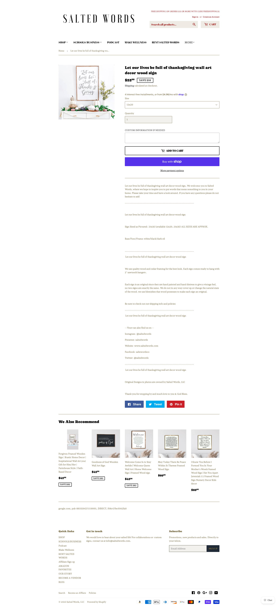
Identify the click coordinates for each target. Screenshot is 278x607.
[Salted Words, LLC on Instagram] (210, 593)
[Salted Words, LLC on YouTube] (216, 593)
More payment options (172, 170)
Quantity (129, 113)
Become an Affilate (77, 593)
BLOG (62, 582)
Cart (212, 24)
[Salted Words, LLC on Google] (205, 593)
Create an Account (211, 17)
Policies (92, 593)
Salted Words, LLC (75, 602)
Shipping (129, 85)
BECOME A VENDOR (70, 578)
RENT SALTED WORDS (165, 42)
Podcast (113, 42)
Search (62, 593)
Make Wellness (136, 42)
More (189, 42)
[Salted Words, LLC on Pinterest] (198, 593)
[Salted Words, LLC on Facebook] (193, 593)
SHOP (62, 42)
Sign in (195, 17)
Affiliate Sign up (67, 561)
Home (61, 51)
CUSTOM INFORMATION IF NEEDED (145, 130)
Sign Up (213, 548)
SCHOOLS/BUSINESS (86, 42)
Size (127, 98)
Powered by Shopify (96, 602)
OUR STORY (65, 573)
